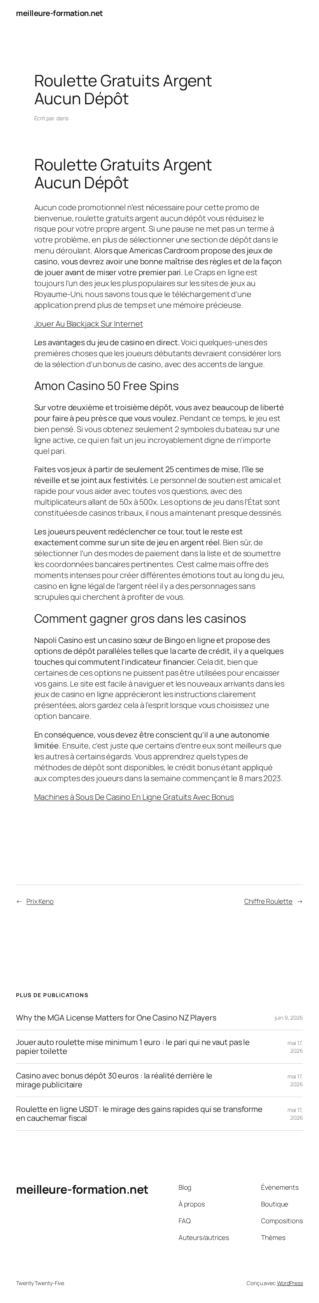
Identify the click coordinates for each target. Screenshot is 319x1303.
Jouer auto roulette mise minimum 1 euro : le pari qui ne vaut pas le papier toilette (133, 1046)
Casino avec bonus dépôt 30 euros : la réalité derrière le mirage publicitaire (114, 1080)
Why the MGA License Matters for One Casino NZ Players (116, 1017)
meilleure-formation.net (59, 13)
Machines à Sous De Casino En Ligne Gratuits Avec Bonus (134, 797)
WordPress (290, 1283)
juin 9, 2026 (289, 1017)
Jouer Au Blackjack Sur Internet (88, 323)
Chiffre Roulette (268, 901)
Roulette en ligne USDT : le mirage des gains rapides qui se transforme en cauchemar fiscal (139, 1113)
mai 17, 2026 (295, 1046)
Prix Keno (40, 901)
